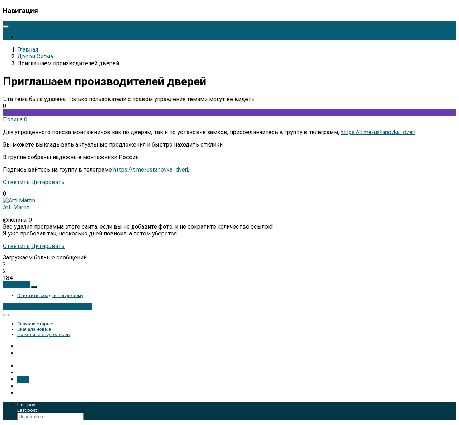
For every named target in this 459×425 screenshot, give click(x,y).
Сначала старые (35, 323)
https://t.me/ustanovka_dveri (378, 132)
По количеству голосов (43, 334)
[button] (16, 284)
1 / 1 (23, 379)
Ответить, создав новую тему (50, 295)
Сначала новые (34, 329)
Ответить (16, 182)
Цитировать (48, 182)
